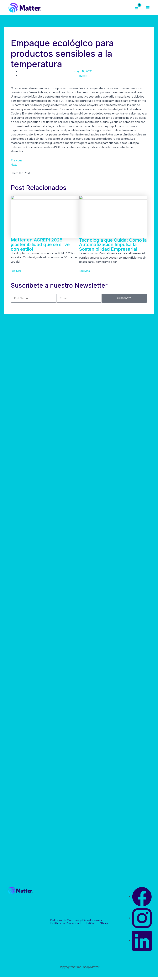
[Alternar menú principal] (148, 7)
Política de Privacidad (65, 923)
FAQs (90, 923)
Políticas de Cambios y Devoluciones (76, 920)
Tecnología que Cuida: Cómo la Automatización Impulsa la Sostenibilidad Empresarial (113, 244)
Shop (104, 923)
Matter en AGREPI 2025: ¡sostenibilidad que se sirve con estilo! (40, 244)
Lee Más (16, 271)
